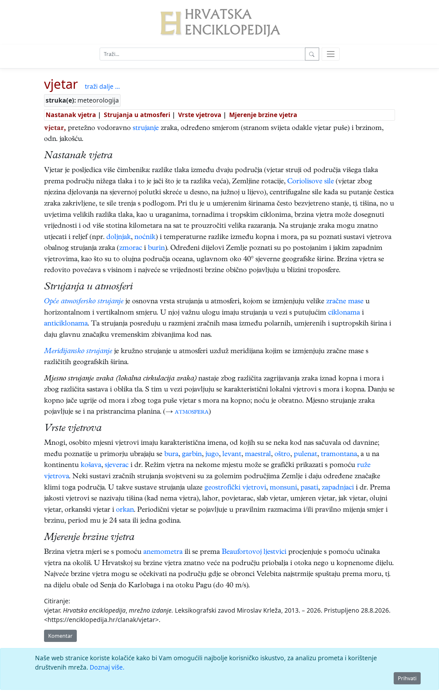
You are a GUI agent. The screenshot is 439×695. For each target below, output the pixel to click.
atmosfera (192, 412)
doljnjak (118, 238)
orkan (125, 510)
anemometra (163, 552)
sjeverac (117, 466)
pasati (309, 488)
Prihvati (407, 678)
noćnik (145, 238)
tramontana (339, 455)
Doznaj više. (107, 667)
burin (156, 248)
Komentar (60, 635)
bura (171, 455)
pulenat (305, 455)
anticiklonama (66, 324)
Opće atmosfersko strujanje (83, 302)
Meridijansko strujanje (78, 352)
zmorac (130, 248)
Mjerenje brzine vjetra (263, 114)
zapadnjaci (338, 488)
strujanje (146, 129)
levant (231, 455)
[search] (331, 54)
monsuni (283, 488)
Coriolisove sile (310, 182)
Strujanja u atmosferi (137, 114)
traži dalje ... (102, 86)
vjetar (61, 84)
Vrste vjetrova (199, 114)
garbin (192, 455)
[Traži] (312, 54)
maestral (258, 455)
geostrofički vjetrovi (235, 488)
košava (91, 466)
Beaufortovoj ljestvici (254, 552)
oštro (282, 455)
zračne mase (344, 302)
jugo (212, 455)
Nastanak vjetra (71, 114)
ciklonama (344, 313)
